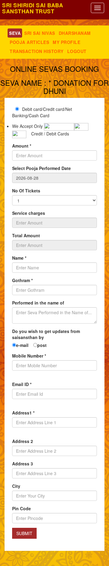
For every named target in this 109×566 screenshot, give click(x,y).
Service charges (28, 213)
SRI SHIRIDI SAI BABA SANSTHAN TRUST (32, 8)
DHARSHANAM (75, 33)
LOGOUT (77, 51)
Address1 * (23, 413)
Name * (19, 258)
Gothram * (22, 280)
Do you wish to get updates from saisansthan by (46, 334)
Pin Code (21, 508)
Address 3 (22, 464)
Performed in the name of (38, 303)
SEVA (15, 33)
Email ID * (21, 384)
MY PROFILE (66, 42)
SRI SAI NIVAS (39, 33)
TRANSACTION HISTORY (37, 51)
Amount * (21, 146)
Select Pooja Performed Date (41, 168)
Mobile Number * (29, 356)
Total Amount (26, 235)
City (16, 486)
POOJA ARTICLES (29, 42)
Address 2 (22, 441)
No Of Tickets (26, 191)
